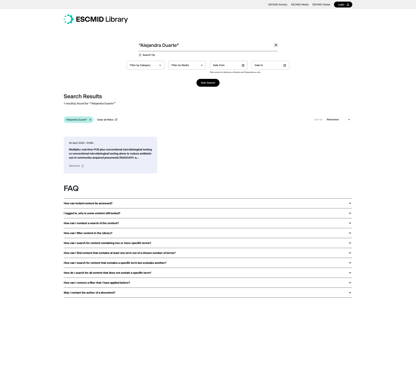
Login (341, 4)
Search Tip (149, 54)
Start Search (208, 82)
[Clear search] (276, 45)
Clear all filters (105, 119)
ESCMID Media (300, 4)
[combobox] (145, 65)
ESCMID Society (277, 4)
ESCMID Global (321, 4)
